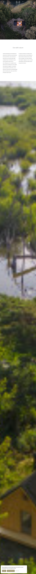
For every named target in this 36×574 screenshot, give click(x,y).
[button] (24, 1)
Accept (4, 570)
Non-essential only (11, 570)
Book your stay (30, 1)
